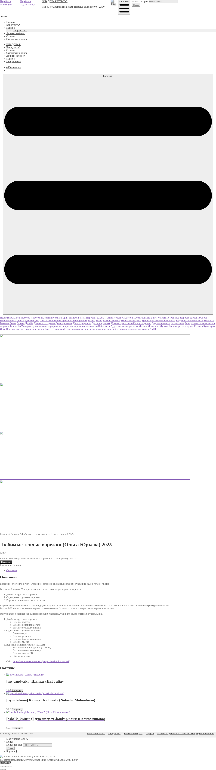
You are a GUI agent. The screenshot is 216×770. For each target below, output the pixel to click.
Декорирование (64, 323)
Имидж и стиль (77, 317)
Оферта (150, 733)
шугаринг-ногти (105, 329)
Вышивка (209, 320)
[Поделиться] (7, 766)
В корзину (6, 562)
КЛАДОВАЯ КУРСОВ (55, 1)
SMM (153, 329)
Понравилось (20, 30)
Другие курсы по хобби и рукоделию (131, 323)
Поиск (136, 5)
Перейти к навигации (6, 3)
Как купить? (13, 25)
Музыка (164, 326)
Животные (163, 317)
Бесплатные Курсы (131, 320)
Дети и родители (82, 323)
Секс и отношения (50, 320)
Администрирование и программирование (62, 326)
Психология (57, 329)
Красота (198, 326)
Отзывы (10, 36)
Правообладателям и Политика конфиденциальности (185, 733)
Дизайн (29, 323)
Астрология (131, 326)
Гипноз (21, 323)
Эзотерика (129, 317)
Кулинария (209, 326)
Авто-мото (92, 326)
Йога (2, 329)
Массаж (143, 326)
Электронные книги (146, 317)
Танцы (13, 326)
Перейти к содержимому (27, 3)
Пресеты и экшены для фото (34, 329)
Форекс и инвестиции (203, 323)
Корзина (10, 27)
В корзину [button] (17, 690)
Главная (10, 22)
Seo (116, 329)
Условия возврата (133, 733)
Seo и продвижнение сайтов (134, 329)
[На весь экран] (4, 766)
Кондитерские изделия (181, 326)
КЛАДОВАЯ (13, 44)
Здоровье (195, 317)
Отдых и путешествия (76, 329)
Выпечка (198, 320)
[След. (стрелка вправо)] (4, 769)
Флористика (177, 323)
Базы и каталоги (111, 320)
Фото (187, 323)
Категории (124, 1)
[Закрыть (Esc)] (10, 766)
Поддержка (114, 733)
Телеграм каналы (96, 733)
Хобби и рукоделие (28, 326)
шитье (92, 329)
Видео (179, 320)
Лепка (12, 323)
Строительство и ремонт (73, 320)
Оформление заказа (16, 39)
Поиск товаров (140, 1)
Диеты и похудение (44, 323)
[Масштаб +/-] (1, 766)
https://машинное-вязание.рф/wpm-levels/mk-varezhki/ (41, 661)
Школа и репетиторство (110, 317)
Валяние (188, 320)
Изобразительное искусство (15, 317)
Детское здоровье (101, 323)
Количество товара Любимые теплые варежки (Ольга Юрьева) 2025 (36, 558)
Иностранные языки (42, 317)
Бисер (99, 320)
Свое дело (33, 320)
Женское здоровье (179, 317)
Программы (12, 329)
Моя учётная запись (17, 739)
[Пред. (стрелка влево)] (1, 769)
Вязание (4, 323)
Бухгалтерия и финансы (162, 320)
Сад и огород (20, 320)
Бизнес (91, 320)
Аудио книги (118, 326)
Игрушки (91, 317)
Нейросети (104, 326)
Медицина (153, 326)
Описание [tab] (11, 570)
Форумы (4, 326)
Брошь (145, 320)
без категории (60, 317)
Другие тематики (161, 323)
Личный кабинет (15, 33)
